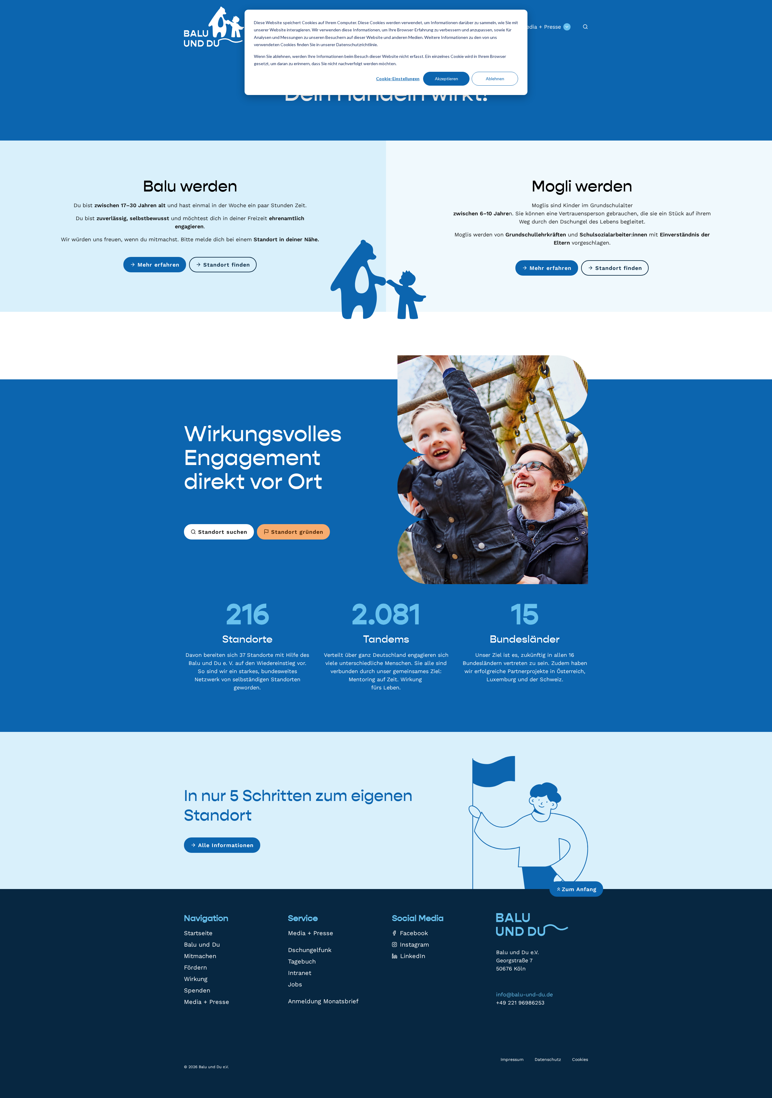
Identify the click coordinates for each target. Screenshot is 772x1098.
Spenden (197, 990)
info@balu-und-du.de (524, 994)
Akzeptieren (446, 78)
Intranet (299, 973)
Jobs (295, 984)
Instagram (414, 944)
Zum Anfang (579, 889)
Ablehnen (495, 78)
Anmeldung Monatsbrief (323, 1001)
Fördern (195, 967)
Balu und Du (202, 944)
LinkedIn (412, 956)
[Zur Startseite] (214, 27)
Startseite (198, 933)
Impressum (512, 1059)
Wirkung (195, 979)
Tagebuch (302, 961)
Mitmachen (200, 956)
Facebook (414, 933)
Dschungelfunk (309, 950)
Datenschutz (548, 1059)
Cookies (580, 1059)
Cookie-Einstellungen (397, 78)
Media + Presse (541, 27)
